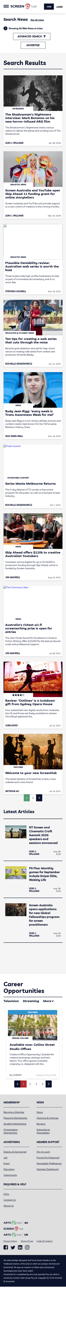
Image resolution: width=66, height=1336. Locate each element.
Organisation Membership (11, 1131)
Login (59, 6)
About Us (9, 1205)
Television (11, 1001)
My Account (43, 1151)
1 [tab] (23, 1084)
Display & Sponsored (15, 1151)
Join (49, 6)
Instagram (27, 1247)
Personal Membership (15, 1118)
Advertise (33, 45)
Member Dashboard (48, 1169)
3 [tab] (36, 1084)
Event (7, 1163)
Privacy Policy (10, 1241)
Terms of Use (27, 1241)
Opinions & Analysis (47, 1118)
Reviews (41, 1123)
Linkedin (20, 1247)
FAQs (6, 1194)
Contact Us (10, 1199)
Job (5, 1157)
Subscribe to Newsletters (43, 1131)
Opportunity (10, 1175)
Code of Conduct (44, 1241)
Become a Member (14, 1112)
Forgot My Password (48, 1157)
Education (9, 1169)
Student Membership (15, 1123)
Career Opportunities (24, 987)
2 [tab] (30, 1084)
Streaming (31, 1001)
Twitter (13, 1247)
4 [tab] (42, 1084)
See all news (37, 19)
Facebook (6, 1247)
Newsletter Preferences (49, 1163)
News (40, 1112)
